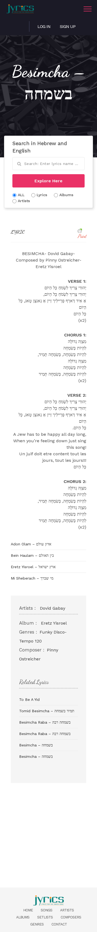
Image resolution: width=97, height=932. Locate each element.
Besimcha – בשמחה (36, 745)
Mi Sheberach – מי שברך (32, 578)
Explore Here (48, 180)
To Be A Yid (29, 699)
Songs (46, 910)
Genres (37, 924)
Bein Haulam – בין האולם (32, 555)
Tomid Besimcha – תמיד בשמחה (46, 711)
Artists (67, 910)
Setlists (45, 917)
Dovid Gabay (52, 608)
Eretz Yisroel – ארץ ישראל (33, 567)
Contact (59, 924)
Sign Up (67, 26)
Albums (22, 917)
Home (28, 910)
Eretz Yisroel (54, 623)
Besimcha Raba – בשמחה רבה (45, 722)
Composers (71, 917)
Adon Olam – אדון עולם (31, 544)
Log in (43, 26)
